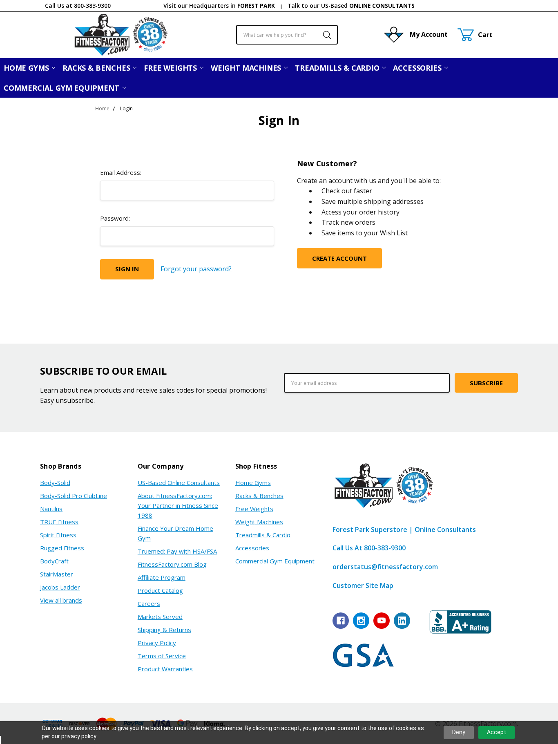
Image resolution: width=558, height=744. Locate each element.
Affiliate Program (161, 577)
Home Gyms (27, 68)
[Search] (323, 35)
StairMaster (56, 574)
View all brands (61, 600)
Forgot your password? (196, 268)
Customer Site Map (363, 585)
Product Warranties (165, 669)
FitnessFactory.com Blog (172, 564)
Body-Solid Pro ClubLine (73, 496)
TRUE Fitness (59, 522)
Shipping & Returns (164, 630)
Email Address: (120, 172)
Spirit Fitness (58, 535)
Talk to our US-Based (351, 5)
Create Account (339, 258)
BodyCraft (54, 561)
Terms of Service (162, 656)
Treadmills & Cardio (338, 68)
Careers (149, 603)
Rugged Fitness (62, 548)
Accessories (418, 68)
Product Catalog (160, 590)
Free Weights (171, 68)
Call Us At (369, 547)
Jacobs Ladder (60, 587)
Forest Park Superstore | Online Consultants (404, 529)
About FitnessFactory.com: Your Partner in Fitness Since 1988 (178, 505)
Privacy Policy (157, 643)
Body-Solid (55, 482)
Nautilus (51, 509)
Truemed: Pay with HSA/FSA (177, 551)
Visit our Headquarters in (219, 5)
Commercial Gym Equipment (62, 88)
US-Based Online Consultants (179, 482)
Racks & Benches (97, 68)
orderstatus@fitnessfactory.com (385, 566)
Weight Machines (247, 68)
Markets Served (160, 616)
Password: (115, 218)
